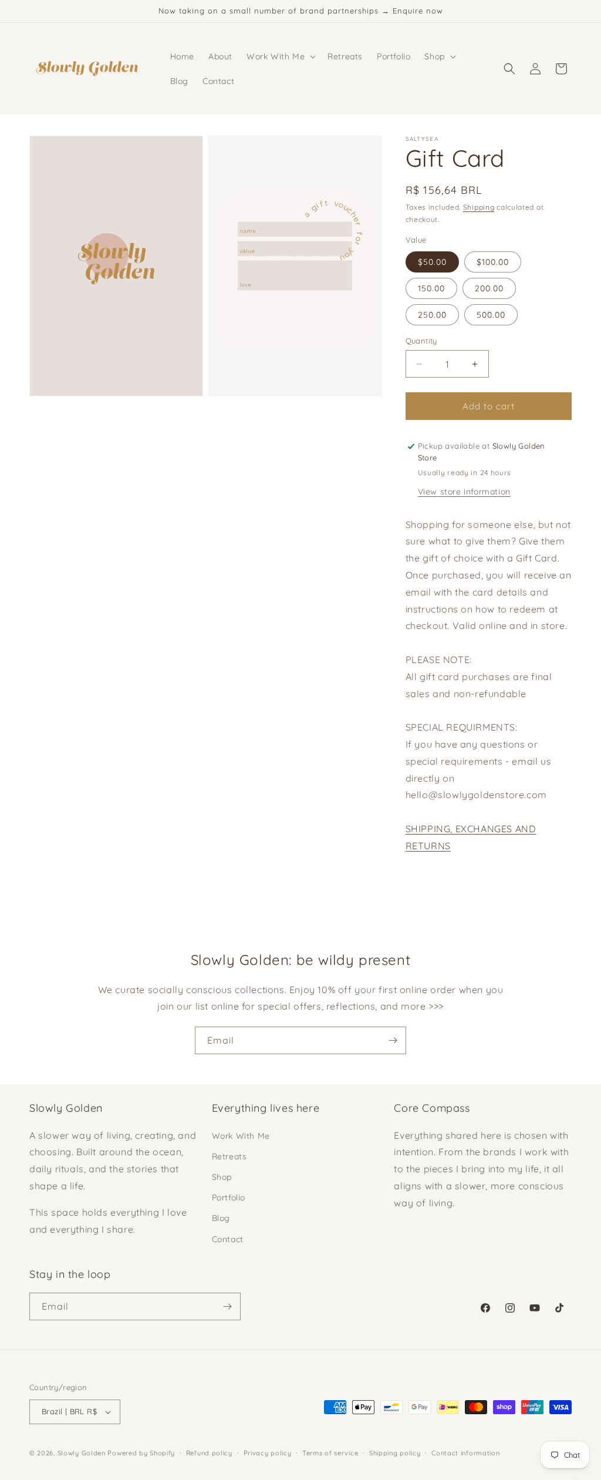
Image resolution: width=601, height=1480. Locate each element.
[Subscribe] (393, 1040)
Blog (221, 1218)
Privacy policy (268, 1453)
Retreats (229, 1156)
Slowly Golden (82, 1453)
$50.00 (432, 262)
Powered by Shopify (141, 1453)
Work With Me (241, 1136)
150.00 (431, 288)
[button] (279, 56)
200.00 (489, 288)
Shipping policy (395, 1453)
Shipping (479, 207)
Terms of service (330, 1453)
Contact (228, 1239)
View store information (464, 491)
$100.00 (493, 262)
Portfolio (228, 1197)
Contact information (465, 1453)
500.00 (491, 315)
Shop (222, 1177)
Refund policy (209, 1453)
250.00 (432, 315)
